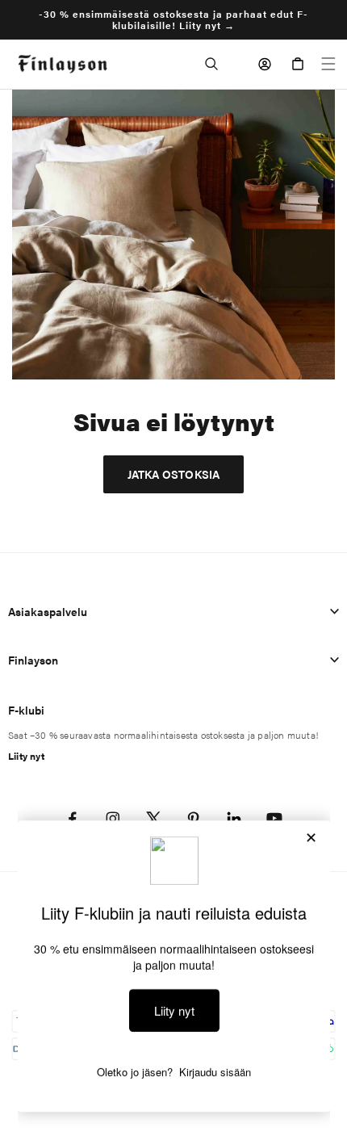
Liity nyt (26, 755)
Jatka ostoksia (174, 474)
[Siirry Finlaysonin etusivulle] (62, 64)
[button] (211, 63)
